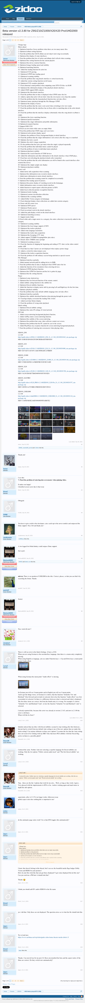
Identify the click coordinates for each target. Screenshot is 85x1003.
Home (7, 18)
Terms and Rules (69, 999)
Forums (20, 18)
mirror (34, 37)
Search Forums (7, 21)
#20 (81, 970)
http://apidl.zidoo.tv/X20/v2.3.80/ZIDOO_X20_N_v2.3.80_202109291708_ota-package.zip (47, 371)
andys (5, 811)
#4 (81, 512)
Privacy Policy (79, 999)
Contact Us (66, 996)
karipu (5, 469)
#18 (81, 924)
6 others (37, 447)
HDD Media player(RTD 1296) (18, 37)
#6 (81, 558)
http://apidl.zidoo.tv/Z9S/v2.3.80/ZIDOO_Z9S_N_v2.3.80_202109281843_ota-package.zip (47, 337)
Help (71, 996)
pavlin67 (6, 590)
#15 (81, 832)
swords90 (25, 447)
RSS (81, 996)
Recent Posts (17, 21)
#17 (81, 901)
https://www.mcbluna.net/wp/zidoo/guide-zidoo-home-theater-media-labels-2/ (43, 937)
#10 (81, 720)
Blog (14, 18)
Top (79, 996)
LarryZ (5, 666)
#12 (81, 761)
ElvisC (5, 491)
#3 (81, 490)
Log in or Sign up (75, 1)
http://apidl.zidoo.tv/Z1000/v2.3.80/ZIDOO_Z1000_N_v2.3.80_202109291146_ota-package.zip (49, 360)
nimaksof (6, 643)
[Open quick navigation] (81, 26)
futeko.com (28, 561)
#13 (81, 790)
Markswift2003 (8, 560)
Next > (22, 40)
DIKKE (20, 447)
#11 (81, 739)
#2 (81, 466)
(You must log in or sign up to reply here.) (71, 980)
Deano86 (6, 741)
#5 (81, 535)
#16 (81, 883)
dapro (5, 834)
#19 (81, 947)
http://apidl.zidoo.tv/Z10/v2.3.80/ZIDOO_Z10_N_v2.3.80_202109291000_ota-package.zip (47, 348)
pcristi (30, 447)
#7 (81, 588)
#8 (81, 611)
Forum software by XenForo (17, 999)
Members (28, 18)
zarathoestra (7, 537)
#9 (81, 641)
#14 (81, 809)
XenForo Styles (48, 1000)
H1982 (5, 514)
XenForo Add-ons (38, 1000)
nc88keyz (21, 538)
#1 (81, 444)
